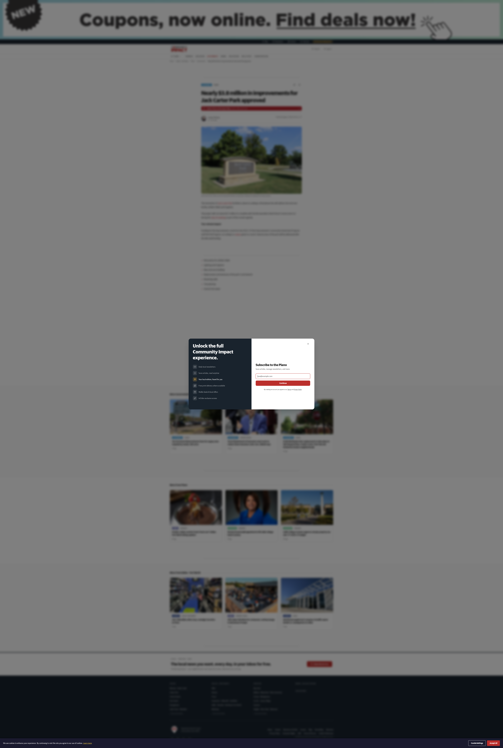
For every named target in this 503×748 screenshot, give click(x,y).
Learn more (87, 743)
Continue (283, 383)
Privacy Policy (298, 389)
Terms (289, 389)
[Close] (308, 344)
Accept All (493, 743)
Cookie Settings (477, 743)
